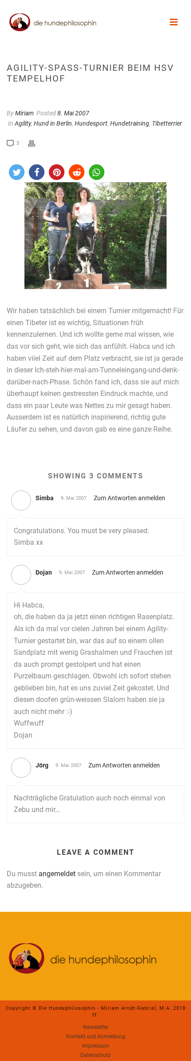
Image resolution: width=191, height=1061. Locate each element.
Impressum (95, 1046)
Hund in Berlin (53, 123)
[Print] (36, 143)
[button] (16, 172)
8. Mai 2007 (73, 113)
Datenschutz (95, 1055)
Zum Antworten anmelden (129, 498)
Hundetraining (129, 123)
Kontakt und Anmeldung (95, 1036)
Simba (45, 498)
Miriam (24, 113)
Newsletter (95, 1027)
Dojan (44, 572)
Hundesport (91, 123)
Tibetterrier (167, 123)
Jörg (42, 765)
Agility (23, 123)
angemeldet (57, 873)
